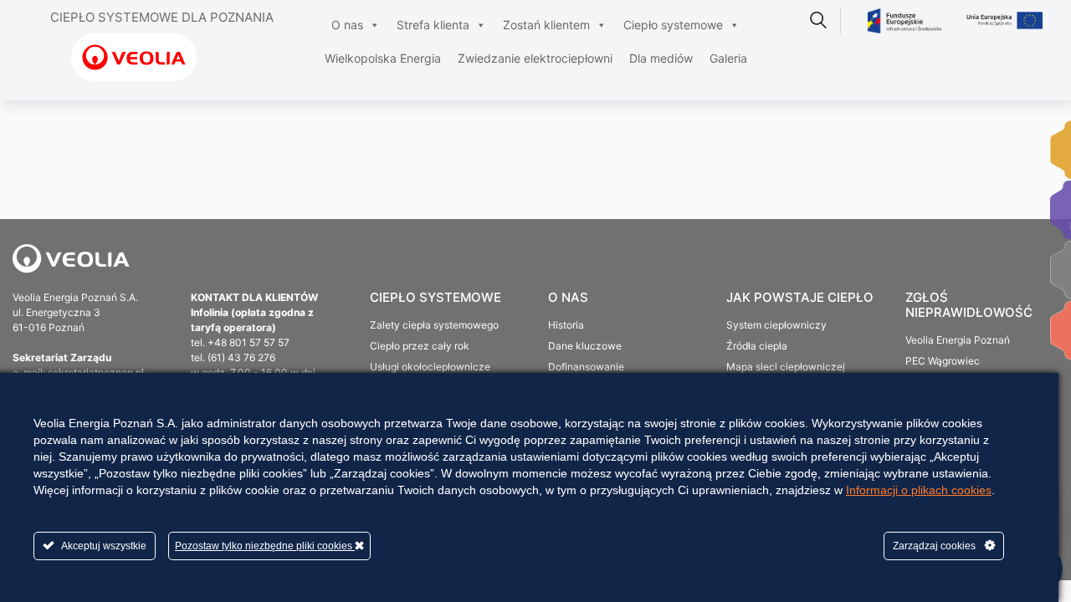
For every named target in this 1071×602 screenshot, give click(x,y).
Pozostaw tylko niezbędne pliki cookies (265, 546)
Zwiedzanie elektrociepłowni (535, 58)
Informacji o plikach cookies (919, 490)
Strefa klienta (433, 25)
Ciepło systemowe (673, 25)
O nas (347, 25)
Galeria (728, 58)
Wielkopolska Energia (383, 58)
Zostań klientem (546, 25)
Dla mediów (661, 58)
